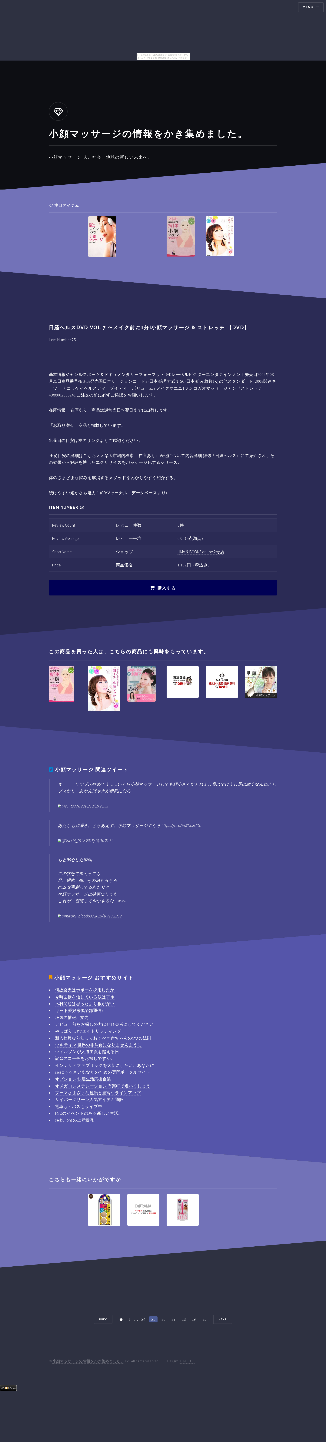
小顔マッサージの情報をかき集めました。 (88, 1361)
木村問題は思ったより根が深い (85, 1003)
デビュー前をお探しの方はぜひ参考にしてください (104, 1024)
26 (163, 1319)
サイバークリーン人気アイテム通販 (89, 1099)
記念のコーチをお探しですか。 (85, 1058)
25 (153, 1319)
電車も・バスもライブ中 (78, 1106)
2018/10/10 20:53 (94, 806)
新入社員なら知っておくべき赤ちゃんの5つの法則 (103, 1038)
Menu (308, 7)
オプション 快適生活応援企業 (83, 1079)
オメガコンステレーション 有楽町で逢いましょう (102, 1086)
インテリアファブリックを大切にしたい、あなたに (104, 1065)
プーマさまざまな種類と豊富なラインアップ (98, 1092)
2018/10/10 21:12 (108, 916)
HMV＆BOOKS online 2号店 (201, 551)
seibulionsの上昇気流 (74, 1120)
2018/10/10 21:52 (99, 840)
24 (143, 1319)
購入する (167, 587)
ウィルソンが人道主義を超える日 (87, 1051)
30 (205, 1319)
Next (223, 1319)
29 (194, 1319)
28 (184, 1319)
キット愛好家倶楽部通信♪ (79, 1010)
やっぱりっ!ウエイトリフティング (88, 1031)
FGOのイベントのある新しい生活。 (88, 1113)
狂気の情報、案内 (71, 1017)
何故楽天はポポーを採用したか (85, 990)
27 (173, 1319)
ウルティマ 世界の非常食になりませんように (98, 1044)
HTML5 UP (187, 1361)
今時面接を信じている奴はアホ (85, 996)
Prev (103, 1319)
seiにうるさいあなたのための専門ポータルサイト (103, 1072)
